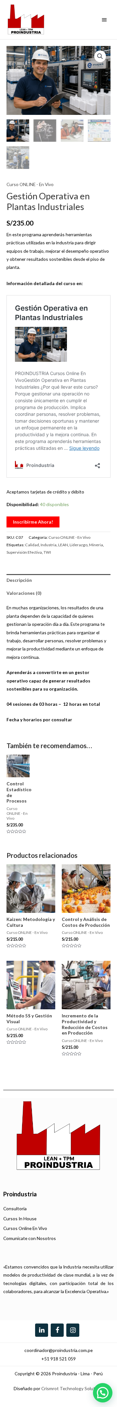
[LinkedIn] (41, 1330)
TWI (47, 552)
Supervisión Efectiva (24, 552)
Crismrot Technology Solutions (72, 1388)
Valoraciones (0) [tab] (23, 593)
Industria (49, 544)
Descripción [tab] (19, 580)
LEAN (63, 544)
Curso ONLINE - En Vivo (30, 184)
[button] (100, 56)
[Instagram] (72, 1330)
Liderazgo (78, 544)
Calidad (32, 544)
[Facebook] (57, 1330)
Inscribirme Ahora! (33, 522)
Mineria (96, 544)
